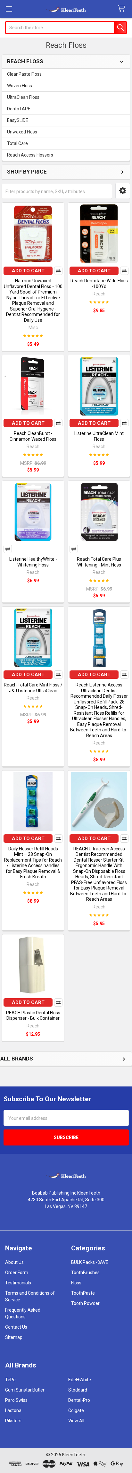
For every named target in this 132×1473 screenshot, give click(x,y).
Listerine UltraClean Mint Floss (99, 436)
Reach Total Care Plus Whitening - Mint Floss (99, 562)
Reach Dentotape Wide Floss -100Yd (99, 283)
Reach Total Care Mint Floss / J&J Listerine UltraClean (33, 687)
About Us (14, 1262)
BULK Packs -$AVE (89, 1262)
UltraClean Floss (23, 97)
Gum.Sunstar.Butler (25, 1389)
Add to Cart (28, 271)
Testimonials (18, 1282)
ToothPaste (83, 1293)
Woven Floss (19, 85)
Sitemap (13, 1337)
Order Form (16, 1272)
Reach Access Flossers (30, 155)
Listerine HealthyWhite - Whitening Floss (33, 562)
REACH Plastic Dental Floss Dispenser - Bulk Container (33, 1015)
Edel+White (79, 1379)
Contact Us (16, 1327)
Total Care (17, 143)
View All (76, 1420)
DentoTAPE (18, 108)
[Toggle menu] (9, 9)
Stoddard (77, 1389)
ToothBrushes (85, 1272)
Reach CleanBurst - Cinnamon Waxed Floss (33, 436)
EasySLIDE (17, 120)
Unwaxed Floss (22, 131)
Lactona (13, 1410)
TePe (10, 1379)
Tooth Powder (85, 1303)
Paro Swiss (16, 1400)
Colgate (76, 1410)
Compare (58, 271)
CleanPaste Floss (24, 74)
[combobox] (66, 27)
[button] (122, 191)
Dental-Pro (79, 1400)
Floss (76, 1282)
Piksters (13, 1420)
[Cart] (122, 9)
